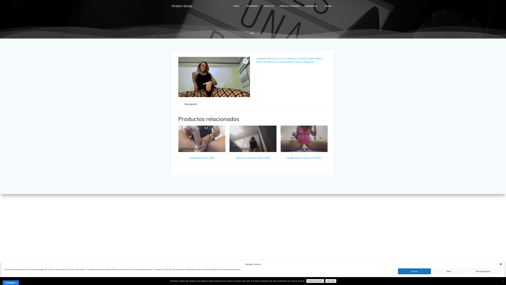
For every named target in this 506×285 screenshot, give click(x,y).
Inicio (236, 6)
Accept (414, 271)
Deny (448, 271)
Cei (280, 58)
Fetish (259, 61)
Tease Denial (285, 61)
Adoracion (273, 58)
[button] (500, 264)
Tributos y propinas (289, 6)
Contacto (268, 6)
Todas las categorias (303, 61)
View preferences (482, 271)
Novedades (252, 6)
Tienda (328, 6)
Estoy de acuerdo (315, 281)
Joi (277, 61)
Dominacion (311, 6)
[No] (502, 281)
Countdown (288, 58)
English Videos (315, 58)
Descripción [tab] (191, 104)
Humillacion (269, 61)
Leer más (331, 281)
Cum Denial (301, 58)
